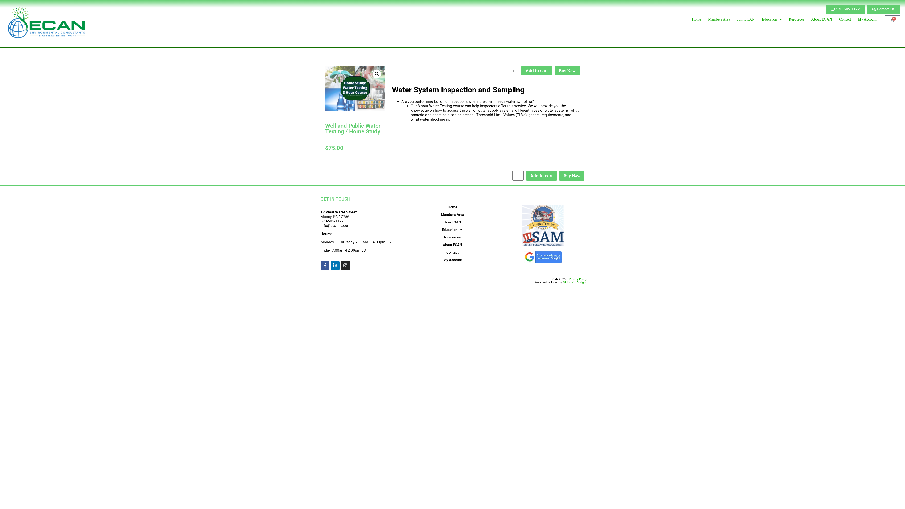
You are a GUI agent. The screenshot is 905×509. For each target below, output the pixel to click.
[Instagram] (345, 265)
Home (452, 207)
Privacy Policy (578, 279)
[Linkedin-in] (335, 265)
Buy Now (567, 70)
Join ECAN (452, 222)
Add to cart (537, 70)
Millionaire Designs (575, 282)
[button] (377, 74)
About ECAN (452, 245)
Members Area (452, 215)
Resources (452, 237)
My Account (452, 260)
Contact (452, 252)
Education (449, 230)
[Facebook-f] (325, 265)
